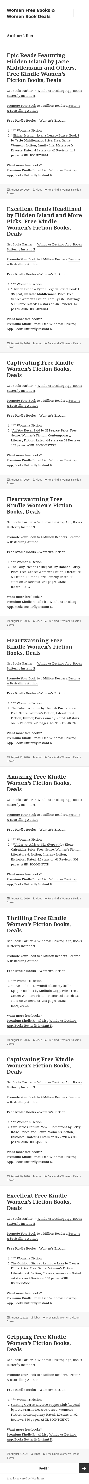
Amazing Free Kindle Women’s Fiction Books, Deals (39, 783)
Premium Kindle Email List (27, 170)
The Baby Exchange (25, 708)
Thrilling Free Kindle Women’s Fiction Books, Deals (39, 924)
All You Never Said (26, 430)
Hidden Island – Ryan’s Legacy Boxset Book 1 (46, 135)
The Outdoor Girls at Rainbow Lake (37, 1263)
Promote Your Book (21, 105)
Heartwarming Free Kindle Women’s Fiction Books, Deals (39, 505)
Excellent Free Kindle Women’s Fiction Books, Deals (39, 1202)
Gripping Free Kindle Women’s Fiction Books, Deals (39, 1343)
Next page (84, 1468)
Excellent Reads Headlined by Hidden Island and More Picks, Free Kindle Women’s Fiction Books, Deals (44, 221)
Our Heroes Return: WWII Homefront (39, 1127)
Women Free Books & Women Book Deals (31, 13)
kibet (39, 189)
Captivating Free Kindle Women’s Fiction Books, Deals (40, 369)
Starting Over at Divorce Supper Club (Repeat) (45, 1404)
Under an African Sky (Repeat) (37, 844)
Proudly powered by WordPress (25, 1478)
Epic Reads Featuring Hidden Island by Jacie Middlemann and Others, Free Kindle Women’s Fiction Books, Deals (41, 67)
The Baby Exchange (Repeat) (32, 567)
